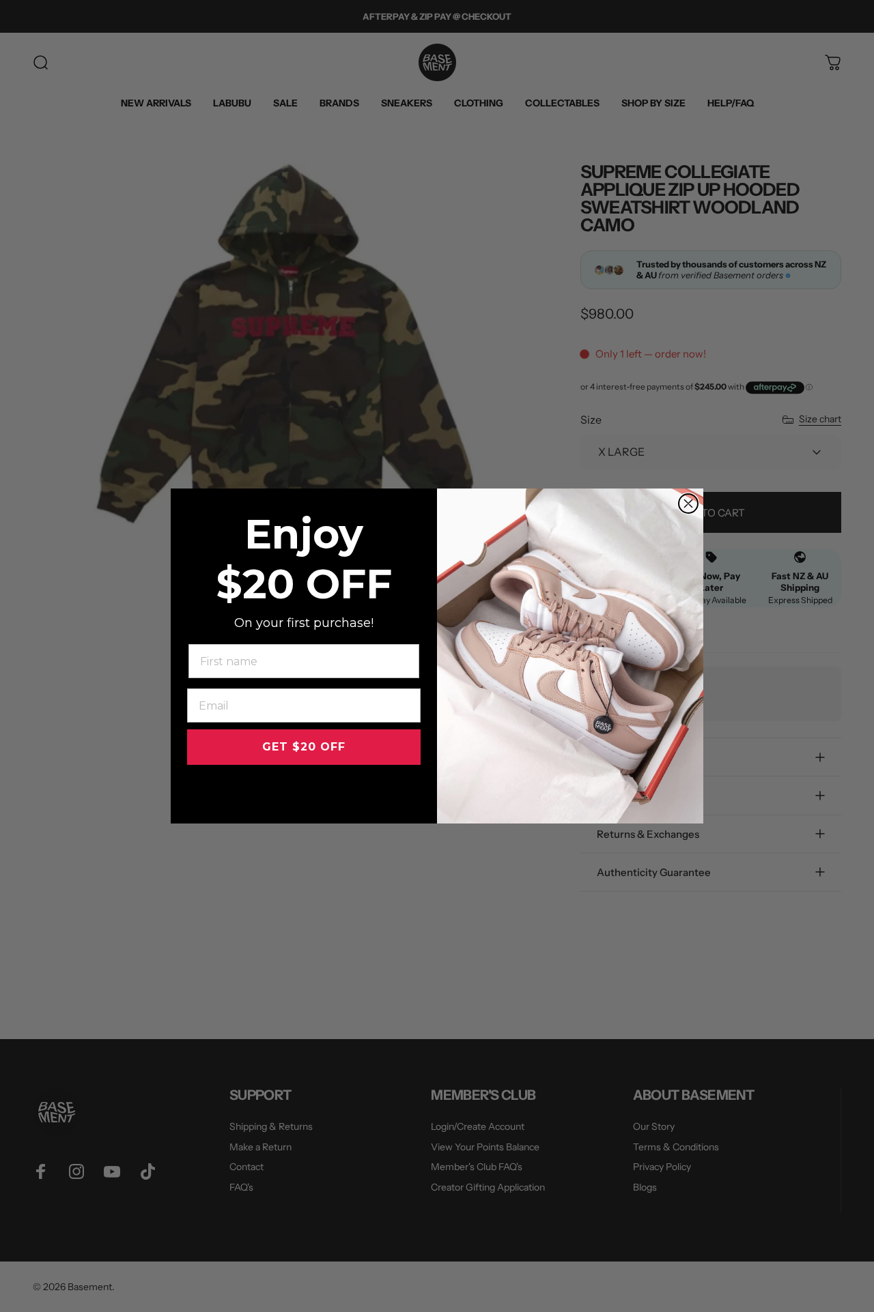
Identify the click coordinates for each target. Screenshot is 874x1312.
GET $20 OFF (304, 746)
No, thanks (304, 791)
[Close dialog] (688, 503)
